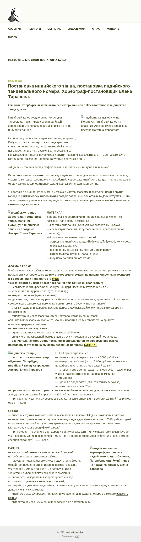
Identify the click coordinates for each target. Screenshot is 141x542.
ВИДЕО (12, 37)
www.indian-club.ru (75, 532)
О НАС (96, 28)
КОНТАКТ (90, 345)
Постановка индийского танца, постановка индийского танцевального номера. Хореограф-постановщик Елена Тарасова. (70, 91)
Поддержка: (70, 536)
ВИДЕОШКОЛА (76, 28)
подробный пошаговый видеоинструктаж (95, 196)
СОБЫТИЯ (14, 28)
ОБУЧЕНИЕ (54, 28)
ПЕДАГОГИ (34, 28)
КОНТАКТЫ (113, 28)
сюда (55, 279)
